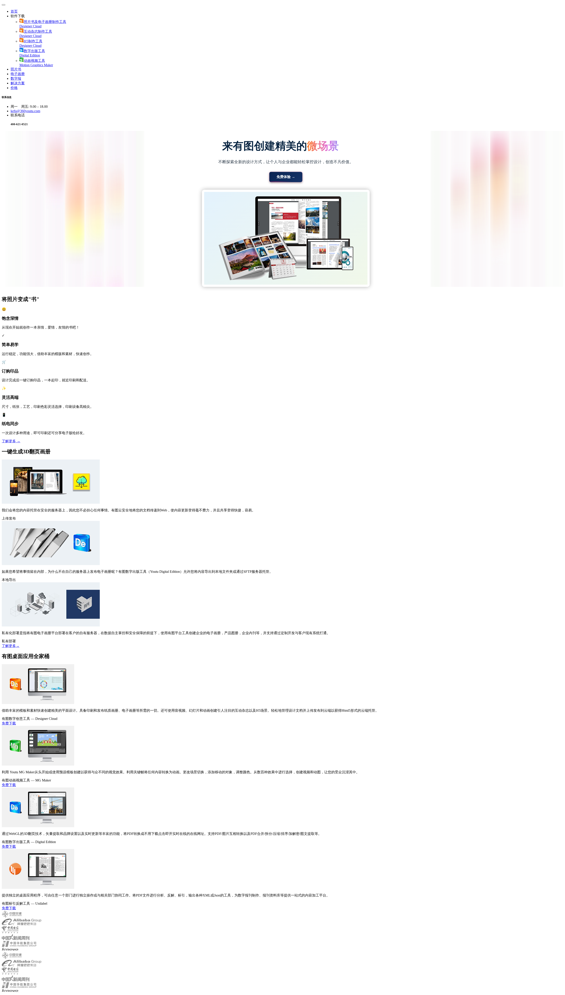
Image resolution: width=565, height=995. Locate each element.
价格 (14, 88)
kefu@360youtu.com (25, 111)
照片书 (16, 69)
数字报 (16, 78)
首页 (14, 11)
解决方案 (18, 83)
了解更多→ (10, 646)
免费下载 (9, 723)
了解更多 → (11, 441)
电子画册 (18, 74)
